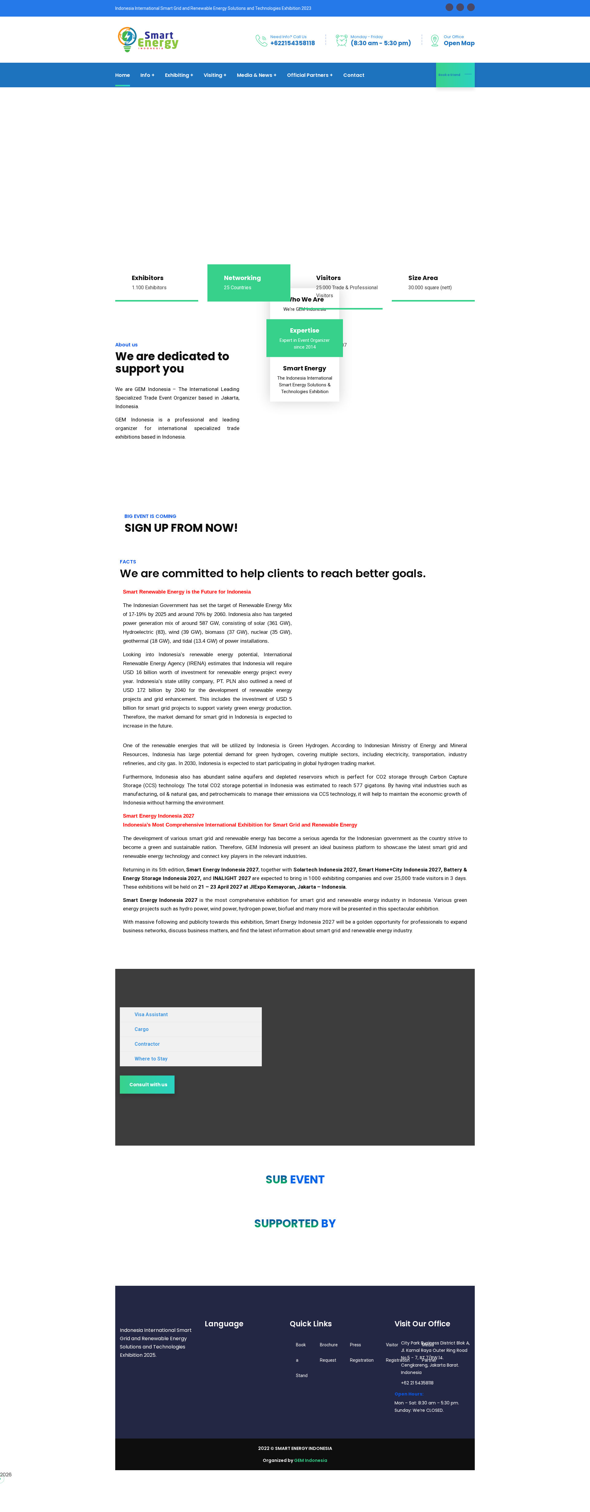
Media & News (254, 75)
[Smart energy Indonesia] (147, 39)
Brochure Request (329, 1352)
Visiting (213, 75)
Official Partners (307, 75)
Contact (353, 75)
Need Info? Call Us (288, 37)
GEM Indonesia (310, 1460)
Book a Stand (449, 75)
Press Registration (362, 1352)
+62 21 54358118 (417, 1383)
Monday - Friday (367, 37)
